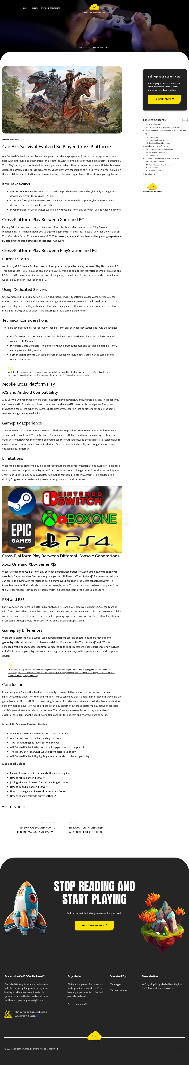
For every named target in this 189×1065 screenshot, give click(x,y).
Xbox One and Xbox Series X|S (161, 165)
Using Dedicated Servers (159, 140)
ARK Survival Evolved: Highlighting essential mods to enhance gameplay (49, 756)
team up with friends (18, 404)
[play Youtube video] (62, 519)
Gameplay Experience (158, 152)
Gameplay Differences (158, 170)
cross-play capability (70, 236)
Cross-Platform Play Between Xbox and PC (163, 127)
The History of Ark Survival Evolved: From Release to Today (43, 752)
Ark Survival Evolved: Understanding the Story (35, 738)
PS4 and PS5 (154, 167)
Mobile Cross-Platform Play (157, 146)
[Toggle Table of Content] (183, 120)
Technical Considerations (159, 143)
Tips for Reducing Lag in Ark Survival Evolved (35, 743)
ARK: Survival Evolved (10, 139)
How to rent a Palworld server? (27, 778)
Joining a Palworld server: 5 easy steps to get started (39, 782)
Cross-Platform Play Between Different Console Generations (162, 160)
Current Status (154, 137)
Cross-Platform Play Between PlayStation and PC (165, 132)
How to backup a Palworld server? (29, 787)
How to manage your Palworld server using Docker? (38, 791)
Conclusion (150, 174)
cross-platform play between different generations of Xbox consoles (60, 572)
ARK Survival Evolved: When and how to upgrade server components (47, 747)
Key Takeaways (155, 124)
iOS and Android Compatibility (161, 149)
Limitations (153, 155)
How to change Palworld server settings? (33, 796)
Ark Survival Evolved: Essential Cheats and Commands (40, 733)
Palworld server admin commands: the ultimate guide (40, 773)
